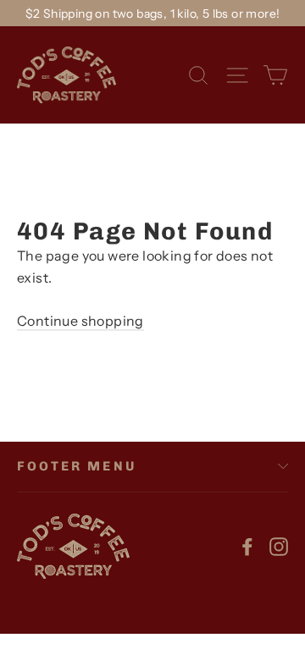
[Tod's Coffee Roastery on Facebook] (247, 546)
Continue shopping (80, 320)
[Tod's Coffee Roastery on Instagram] (278, 546)
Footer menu (76, 466)
